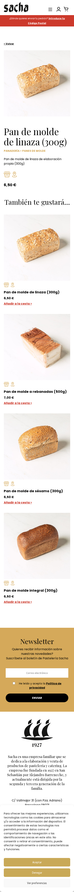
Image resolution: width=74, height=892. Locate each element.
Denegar (37, 872)
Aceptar (37, 862)
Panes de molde (34, 151)
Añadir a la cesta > (18, 304)
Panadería (12, 151)
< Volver (9, 43)
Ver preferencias (37, 883)
